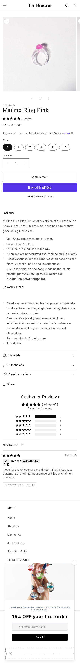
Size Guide (14, 343)
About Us (13, 526)
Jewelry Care (15, 542)
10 (64, 147)
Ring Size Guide (17, 551)
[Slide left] (32, 98)
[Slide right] (48, 98)
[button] (5, 5)
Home (11, 517)
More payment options (40, 196)
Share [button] (11, 384)
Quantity (7, 155)
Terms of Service (18, 559)
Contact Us (14, 534)
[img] (11, 455)
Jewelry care (37, 338)
